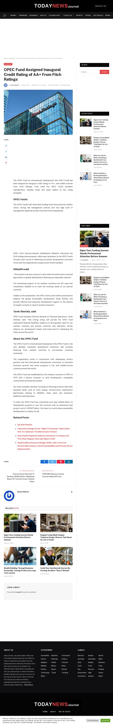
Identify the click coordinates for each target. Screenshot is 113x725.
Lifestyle (68, 15)
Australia (81, 659)
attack (100, 655)
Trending (23, 15)
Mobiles (43, 666)
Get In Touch (64, 711)
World (43, 676)
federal (101, 669)
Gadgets (44, 662)
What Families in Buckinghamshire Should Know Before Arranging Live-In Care (101, 177)
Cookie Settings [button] (92, 720)
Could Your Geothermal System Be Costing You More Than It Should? (55, 569)
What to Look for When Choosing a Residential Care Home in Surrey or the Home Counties (101, 160)
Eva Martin (85, 260)
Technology (54, 15)
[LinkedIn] (6, 157)
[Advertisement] (56, 38)
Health (43, 15)
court (80, 666)
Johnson (91, 676)
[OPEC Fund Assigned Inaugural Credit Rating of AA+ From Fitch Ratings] (38, 112)
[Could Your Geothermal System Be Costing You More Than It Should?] (56, 556)
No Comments (54, 85)
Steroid (64, 669)
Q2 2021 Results (24, 425)
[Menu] (4, 15)
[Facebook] (6, 146)
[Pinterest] (6, 162)
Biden (100, 659)
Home (6, 58)
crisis (100, 666)
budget (90, 662)
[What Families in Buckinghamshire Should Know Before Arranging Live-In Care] (86, 176)
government (82, 673)
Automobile (45, 655)
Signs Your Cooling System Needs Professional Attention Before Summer (18, 537)
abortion (81, 655)
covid (90, 666)
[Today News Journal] (56, 6)
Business (33, 15)
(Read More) (28, 685)
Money (13, 15)
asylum (90, 655)
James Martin (14, 85)
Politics (43, 669)
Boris (79, 662)
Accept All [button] (105, 720)
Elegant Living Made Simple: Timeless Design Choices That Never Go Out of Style (56, 537)
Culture (43, 659)
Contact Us (100, 6)
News (107, 15)
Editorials (98, 15)
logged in (19, 592)
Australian (91, 659)
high (89, 673)
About (53, 711)
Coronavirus (66, 655)
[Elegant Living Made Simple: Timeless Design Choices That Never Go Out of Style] (56, 523)
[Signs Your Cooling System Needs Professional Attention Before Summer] (20, 523)
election (91, 669)
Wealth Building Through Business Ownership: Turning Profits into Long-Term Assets (20, 570)
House (100, 673)
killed (100, 676)
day (79, 669)
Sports (79, 15)
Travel (88, 15)
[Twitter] (6, 151)
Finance (64, 659)
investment (82, 676)
